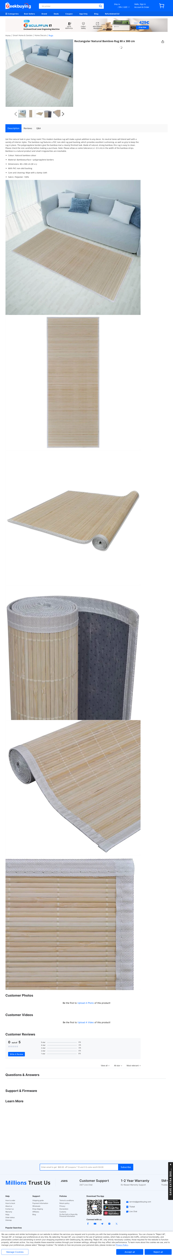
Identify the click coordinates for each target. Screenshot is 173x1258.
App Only (83, 14)
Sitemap (8, 1220)
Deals (56, 14)
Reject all (158, 1252)
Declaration (63, 1209)
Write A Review (16, 1054)
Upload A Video (86, 1022)
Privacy (62, 1206)
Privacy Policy (122, 1245)
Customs (62, 1212)
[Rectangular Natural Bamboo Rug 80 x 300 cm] (22, 114)
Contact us (9, 1209)
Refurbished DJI (112, 14)
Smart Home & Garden (22, 35)
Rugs (51, 35)
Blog (96, 14)
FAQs (7, 1215)
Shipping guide (38, 1200)
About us (8, 1206)
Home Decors (40, 35)
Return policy (64, 1203)
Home (8, 35)
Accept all (130, 1252)
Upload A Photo (85, 1003)
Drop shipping (37, 1209)
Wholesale (36, 1206)
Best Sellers (29, 14)
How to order (10, 1200)
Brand (44, 14)
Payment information (40, 1203)
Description (13, 128)
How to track (10, 1203)
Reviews (28, 128)
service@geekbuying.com (140, 1202)
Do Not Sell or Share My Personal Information (68, 1215)
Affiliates (35, 1212)
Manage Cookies (15, 1252)
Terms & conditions (66, 1200)
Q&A (38, 128)
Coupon (69, 14)
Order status (10, 1217)
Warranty (8, 1212)
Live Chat (133, 1211)
